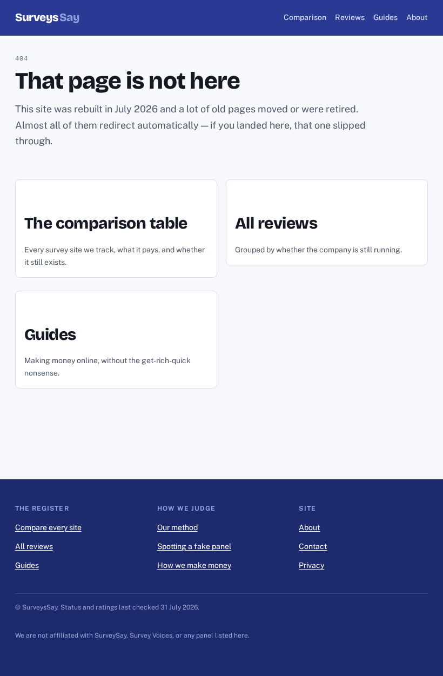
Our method (177, 527)
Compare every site (48, 527)
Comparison (305, 17)
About (417, 17)
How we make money (194, 565)
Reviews (350, 17)
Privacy (311, 565)
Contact (313, 546)
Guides (385, 17)
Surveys (47, 17)
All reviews (34, 546)
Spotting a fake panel (194, 546)
